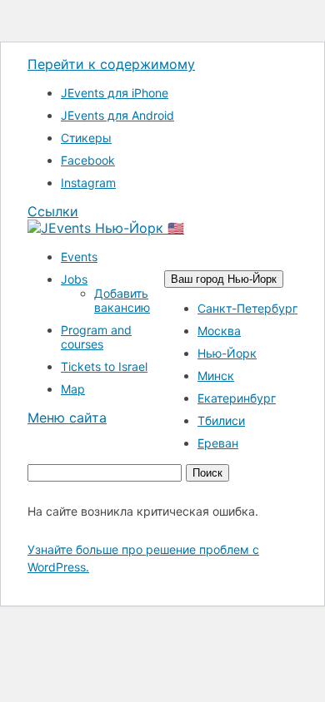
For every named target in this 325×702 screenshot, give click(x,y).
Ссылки (53, 211)
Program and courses (96, 337)
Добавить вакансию (122, 300)
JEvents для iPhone (114, 93)
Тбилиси (221, 420)
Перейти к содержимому (111, 64)
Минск (216, 375)
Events (79, 257)
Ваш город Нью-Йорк (224, 279)
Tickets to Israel (104, 366)
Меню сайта (67, 417)
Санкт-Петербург (248, 308)
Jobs (74, 279)
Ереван (218, 443)
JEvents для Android (117, 115)
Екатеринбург (237, 398)
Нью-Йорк (227, 353)
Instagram (88, 183)
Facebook (88, 160)
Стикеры (86, 138)
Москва (219, 331)
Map (73, 389)
